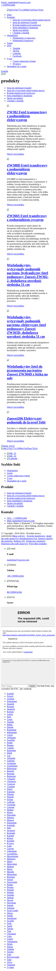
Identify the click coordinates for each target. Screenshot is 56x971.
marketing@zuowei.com (18, 560)
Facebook (17, 56)
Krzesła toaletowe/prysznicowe (27, 25)
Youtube (16, 48)
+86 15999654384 (15, 576)
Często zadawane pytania (24, 61)
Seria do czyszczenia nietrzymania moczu (31, 20)
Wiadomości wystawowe (24, 38)
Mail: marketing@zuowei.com (20, 521)
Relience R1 (19, 541)
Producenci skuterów (35, 541)
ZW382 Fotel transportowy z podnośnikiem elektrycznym (27, 116)
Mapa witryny (18, 536)
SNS (9, 45)
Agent (9, 43)
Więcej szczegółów (15, 154)
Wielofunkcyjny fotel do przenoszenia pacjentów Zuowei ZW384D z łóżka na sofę (27, 372)
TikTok (16, 51)
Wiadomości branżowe (23, 40)
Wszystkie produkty (38, 543)
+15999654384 (8, 5)
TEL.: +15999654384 (17, 518)
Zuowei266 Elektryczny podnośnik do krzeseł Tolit (26, 420)
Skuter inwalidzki (21, 30)
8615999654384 (14, 592)
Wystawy (17, 64)
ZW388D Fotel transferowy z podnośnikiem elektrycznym (27, 169)
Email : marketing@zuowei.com (15, 2)
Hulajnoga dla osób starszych (14, 543)
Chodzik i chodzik (21, 33)
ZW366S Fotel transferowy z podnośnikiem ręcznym (27, 218)
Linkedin (17, 53)
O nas (9, 58)
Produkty (11, 17)
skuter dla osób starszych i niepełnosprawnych (26, 537)
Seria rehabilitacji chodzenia (25, 27)
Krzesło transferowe (36, 536)
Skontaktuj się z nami (16, 66)
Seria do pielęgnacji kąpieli (25, 22)
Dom (9, 14)
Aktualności (12, 35)
